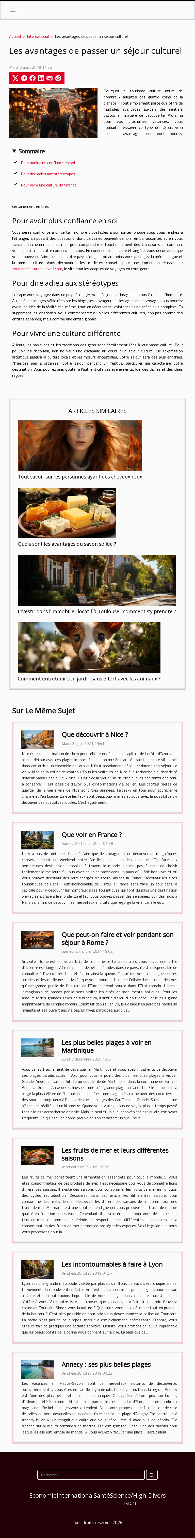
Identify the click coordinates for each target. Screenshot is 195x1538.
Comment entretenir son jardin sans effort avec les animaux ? (89, 678)
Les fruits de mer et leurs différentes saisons (115, 1154)
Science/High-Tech (129, 1499)
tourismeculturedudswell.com (37, 269)
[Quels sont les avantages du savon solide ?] (67, 513)
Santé (102, 1495)
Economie (43, 1495)
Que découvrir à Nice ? (95, 734)
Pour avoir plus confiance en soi (48, 163)
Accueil (15, 36)
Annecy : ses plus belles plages (106, 1364)
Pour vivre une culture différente (48, 185)
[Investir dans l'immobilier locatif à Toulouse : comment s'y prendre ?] (97, 580)
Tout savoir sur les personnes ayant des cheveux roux (80, 476)
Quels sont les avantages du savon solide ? (67, 543)
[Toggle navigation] (13, 10)
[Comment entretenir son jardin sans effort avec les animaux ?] (89, 647)
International (38, 36)
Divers (157, 1495)
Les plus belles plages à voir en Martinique (107, 1046)
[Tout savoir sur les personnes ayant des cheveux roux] (80, 445)
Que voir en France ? (92, 834)
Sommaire (32, 151)
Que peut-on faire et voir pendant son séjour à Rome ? (118, 938)
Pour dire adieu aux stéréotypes (48, 174)
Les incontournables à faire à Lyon (112, 1264)
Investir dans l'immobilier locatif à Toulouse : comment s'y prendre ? (97, 611)
